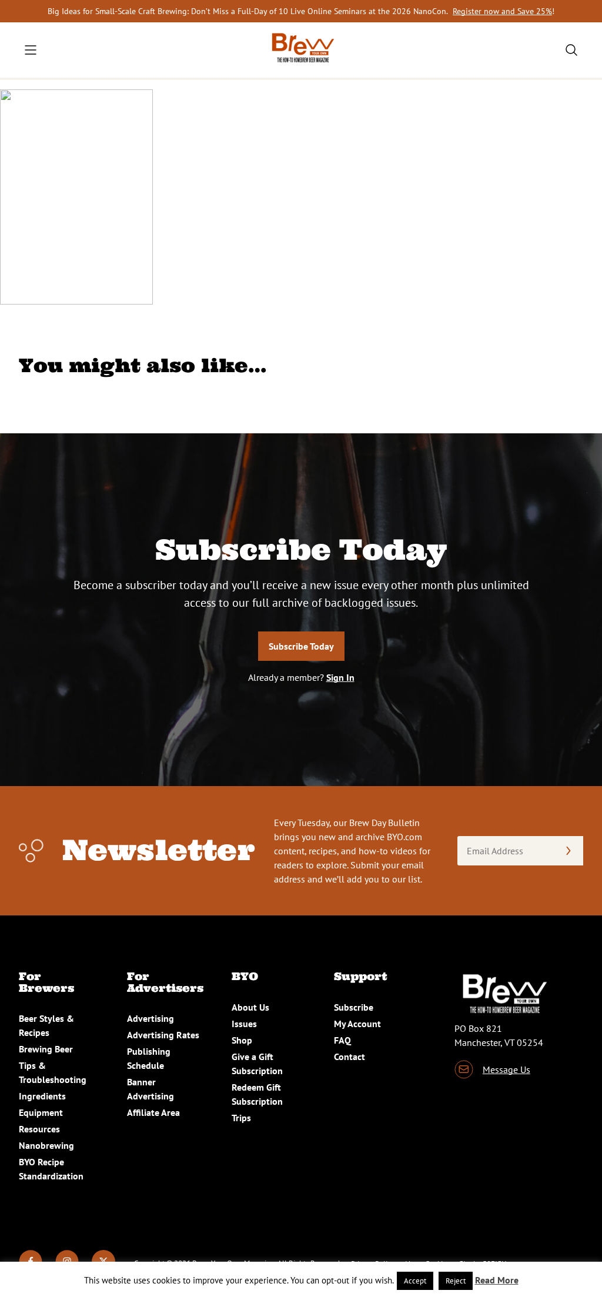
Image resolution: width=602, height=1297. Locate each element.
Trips (241, 1118)
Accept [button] (415, 1281)
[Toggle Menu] (30, 50)
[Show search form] (571, 50)
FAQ (342, 1040)
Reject (456, 1281)
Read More (497, 1280)
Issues (244, 1023)
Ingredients (42, 1096)
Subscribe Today (301, 646)
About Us (250, 1007)
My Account (357, 1023)
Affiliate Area (153, 1112)
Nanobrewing (46, 1145)
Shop (242, 1040)
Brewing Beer (46, 1049)
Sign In (340, 677)
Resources (39, 1129)
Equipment (41, 1112)
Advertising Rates (163, 1035)
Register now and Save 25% (502, 11)
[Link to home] (301, 50)
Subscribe (353, 1007)
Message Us (506, 1069)
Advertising (150, 1018)
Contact (349, 1056)
